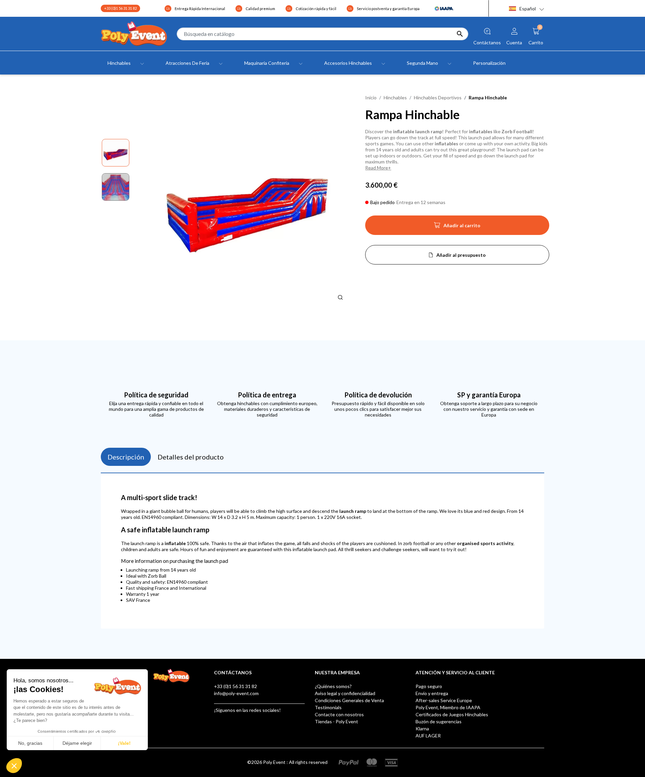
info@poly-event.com (236, 693)
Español (527, 8)
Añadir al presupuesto (461, 255)
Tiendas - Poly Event (336, 721)
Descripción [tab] (126, 457)
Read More (376, 168)
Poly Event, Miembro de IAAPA (448, 707)
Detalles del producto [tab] (191, 457)
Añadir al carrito (457, 227)
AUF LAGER (428, 735)
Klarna (422, 728)
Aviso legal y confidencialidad (345, 693)
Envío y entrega (432, 693)
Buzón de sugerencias (439, 721)
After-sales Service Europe (444, 700)
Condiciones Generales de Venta (349, 700)
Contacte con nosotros (339, 714)
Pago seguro (429, 686)
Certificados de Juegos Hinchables (452, 714)
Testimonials (328, 707)
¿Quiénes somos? (333, 686)
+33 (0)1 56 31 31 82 (120, 8)
